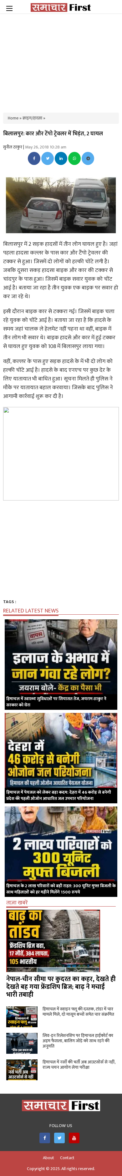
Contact (67, 1158)
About (48, 1158)
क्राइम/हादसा (32, 118)
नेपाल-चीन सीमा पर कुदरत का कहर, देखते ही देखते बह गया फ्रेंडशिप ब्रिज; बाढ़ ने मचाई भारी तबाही (61, 987)
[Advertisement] (61, 59)
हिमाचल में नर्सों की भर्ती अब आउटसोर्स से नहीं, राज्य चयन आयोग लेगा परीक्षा (79, 1064)
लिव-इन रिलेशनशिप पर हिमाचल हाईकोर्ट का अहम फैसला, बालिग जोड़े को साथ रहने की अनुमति (78, 1041)
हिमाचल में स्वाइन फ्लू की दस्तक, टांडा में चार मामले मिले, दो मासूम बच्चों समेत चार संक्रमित (78, 1011)
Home (13, 118)
